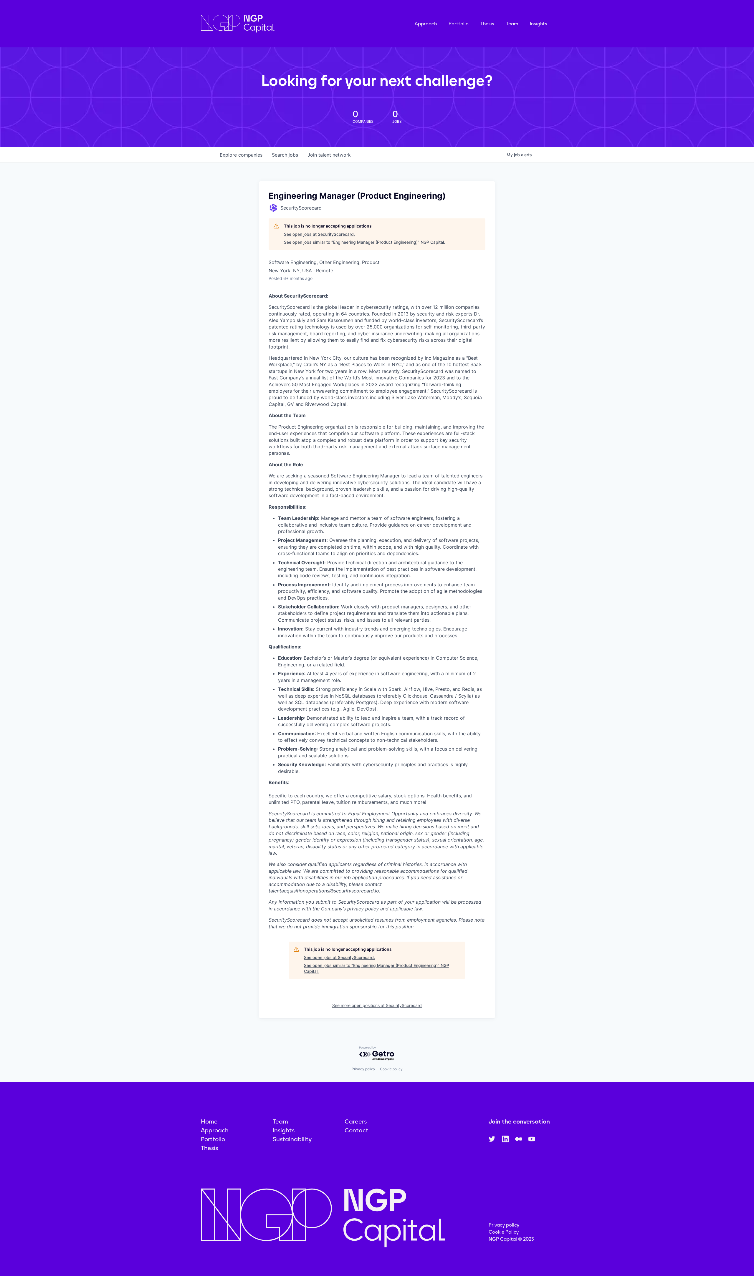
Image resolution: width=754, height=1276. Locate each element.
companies (241, 155)
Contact (356, 1130)
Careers (356, 1121)
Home (209, 1121)
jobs (285, 155)
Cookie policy (391, 1069)
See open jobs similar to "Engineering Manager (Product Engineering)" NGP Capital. (364, 242)
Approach (426, 24)
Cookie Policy (504, 1232)
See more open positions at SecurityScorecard (377, 1005)
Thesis (487, 24)
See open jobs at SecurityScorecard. (319, 234)
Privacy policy (363, 1069)
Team (512, 24)
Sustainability (292, 1139)
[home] (267, 24)
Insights (538, 24)
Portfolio (459, 24)
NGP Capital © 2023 (511, 1239)
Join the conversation (519, 1121)
